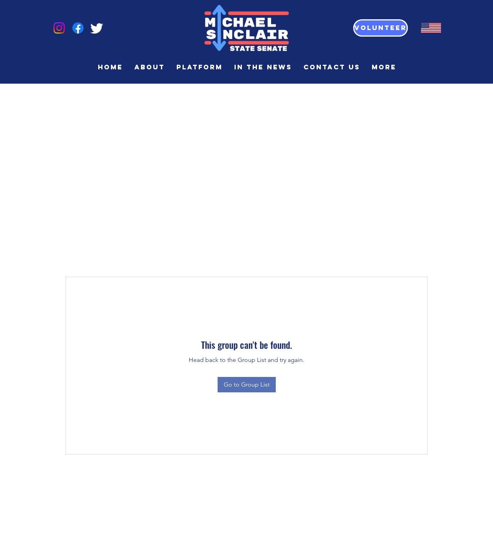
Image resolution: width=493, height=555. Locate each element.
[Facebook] (78, 27)
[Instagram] (59, 27)
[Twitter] (96, 27)
